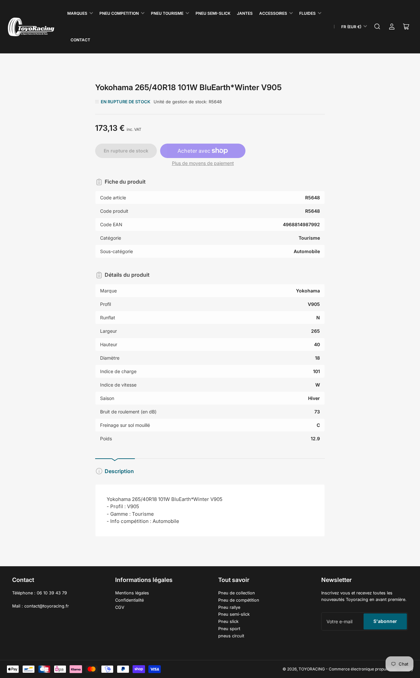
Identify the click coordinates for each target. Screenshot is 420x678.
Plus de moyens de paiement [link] (203, 163)
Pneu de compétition (238, 600)
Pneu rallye (229, 607)
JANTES (245, 13)
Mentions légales (132, 592)
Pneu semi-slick (234, 614)
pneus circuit (231, 635)
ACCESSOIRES (273, 13)
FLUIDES (307, 13)
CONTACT (80, 39)
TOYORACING (312, 669)
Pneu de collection (236, 592)
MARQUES (77, 13)
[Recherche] (377, 26)
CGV (119, 607)
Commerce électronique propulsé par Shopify (371, 669)
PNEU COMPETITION (119, 13)
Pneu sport (229, 628)
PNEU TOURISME (167, 13)
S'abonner (385, 621)
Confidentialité (129, 600)
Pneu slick (228, 621)
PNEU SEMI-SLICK (213, 13)
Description (119, 471)
